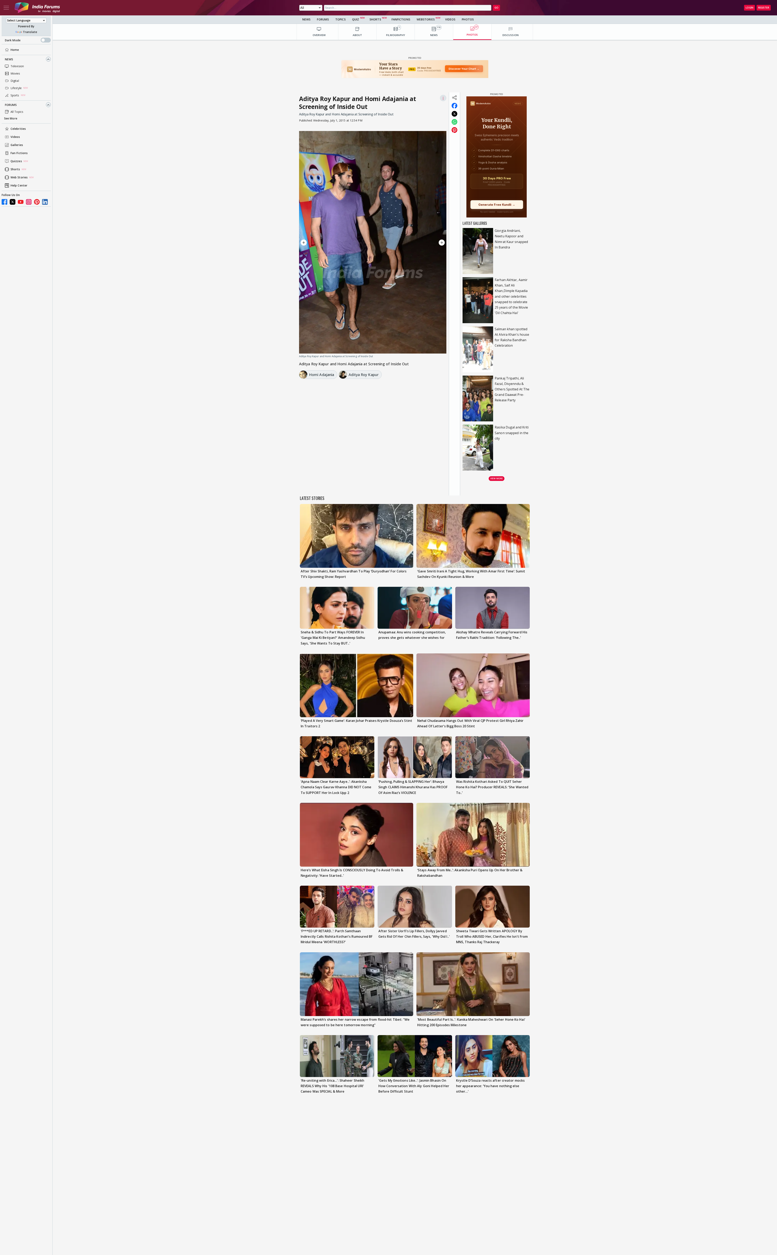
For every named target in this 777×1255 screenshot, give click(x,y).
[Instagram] (29, 202)
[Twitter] (12, 202)
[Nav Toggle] (6, 7)
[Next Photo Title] (424, 242)
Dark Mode (12, 40)
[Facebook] (4, 202)
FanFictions (401, 19)
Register (763, 7)
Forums (11, 105)
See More (10, 118)
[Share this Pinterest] (454, 130)
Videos (15, 137)
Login (749, 7)
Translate (30, 32)
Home (15, 50)
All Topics (17, 112)
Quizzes (16, 161)
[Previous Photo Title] (321, 242)
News (9, 59)
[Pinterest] (37, 202)
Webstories (426, 19)
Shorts (15, 169)
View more (496, 478)
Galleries (17, 145)
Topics (340, 19)
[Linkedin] (45, 202)
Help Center (19, 186)
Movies (15, 73)
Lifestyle (16, 88)
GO (496, 7)
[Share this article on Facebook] (454, 106)
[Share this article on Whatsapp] (454, 122)
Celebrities (18, 129)
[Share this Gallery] (454, 97)
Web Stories (19, 177)
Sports (15, 95)
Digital (15, 81)
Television (17, 66)
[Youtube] (20, 202)
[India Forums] (37, 8)
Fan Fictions (19, 153)
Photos (468, 19)
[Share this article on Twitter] (454, 114)
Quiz (355, 19)
